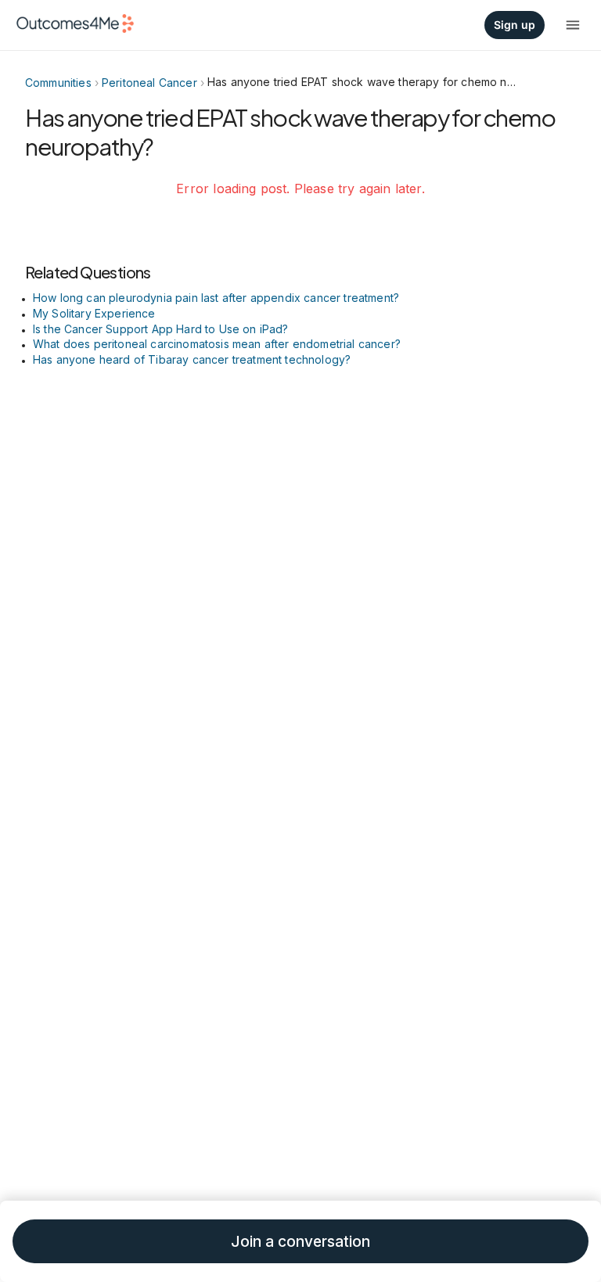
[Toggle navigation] (572, 25)
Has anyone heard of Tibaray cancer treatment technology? (192, 359)
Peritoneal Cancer (149, 82)
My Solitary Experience (94, 313)
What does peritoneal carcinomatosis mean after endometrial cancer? (217, 343)
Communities (58, 82)
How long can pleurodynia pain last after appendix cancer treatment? (216, 297)
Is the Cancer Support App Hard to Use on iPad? (161, 329)
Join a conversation (300, 1242)
